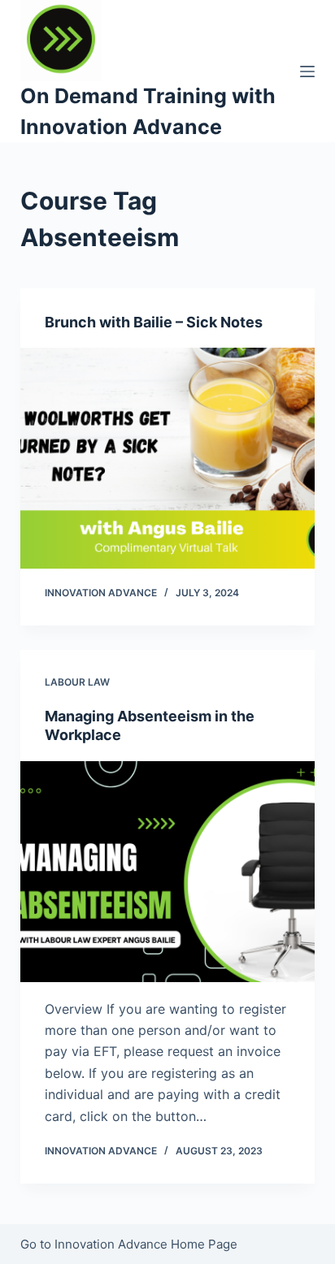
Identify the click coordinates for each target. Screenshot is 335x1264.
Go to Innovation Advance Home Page (128, 1244)
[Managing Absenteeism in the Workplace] (167, 871)
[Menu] (307, 71)
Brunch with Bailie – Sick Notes (154, 322)
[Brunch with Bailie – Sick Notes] (167, 458)
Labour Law (77, 682)
